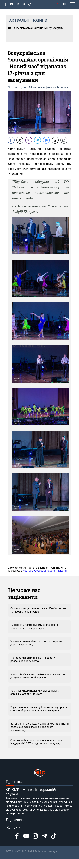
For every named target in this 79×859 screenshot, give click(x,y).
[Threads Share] (55, 140)
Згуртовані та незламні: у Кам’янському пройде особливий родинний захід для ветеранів (38, 709)
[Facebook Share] (11, 140)
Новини (41, 87)
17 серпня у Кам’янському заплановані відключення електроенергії (34, 626)
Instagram (51, 570)
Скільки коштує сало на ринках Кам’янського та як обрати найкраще (38, 610)
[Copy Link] (63, 140)
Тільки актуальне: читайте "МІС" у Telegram (37, 28)
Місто (32, 87)
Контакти (13, 827)
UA (56, 4)
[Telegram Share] (37, 140)
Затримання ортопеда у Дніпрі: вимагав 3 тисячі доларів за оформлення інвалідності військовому (39, 727)
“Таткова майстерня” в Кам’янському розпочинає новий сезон (32, 659)
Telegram (63, 570)
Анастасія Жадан (57, 87)
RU (64, 4)
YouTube (28, 570)
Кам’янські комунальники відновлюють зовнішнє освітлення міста (34, 692)
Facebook (39, 570)
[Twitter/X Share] (19, 140)
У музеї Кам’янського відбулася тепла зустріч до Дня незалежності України (37, 676)
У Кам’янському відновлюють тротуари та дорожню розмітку (36, 643)
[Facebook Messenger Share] (46, 140)
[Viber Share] (28, 140)
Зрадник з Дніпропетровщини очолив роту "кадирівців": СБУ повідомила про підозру (36, 742)
